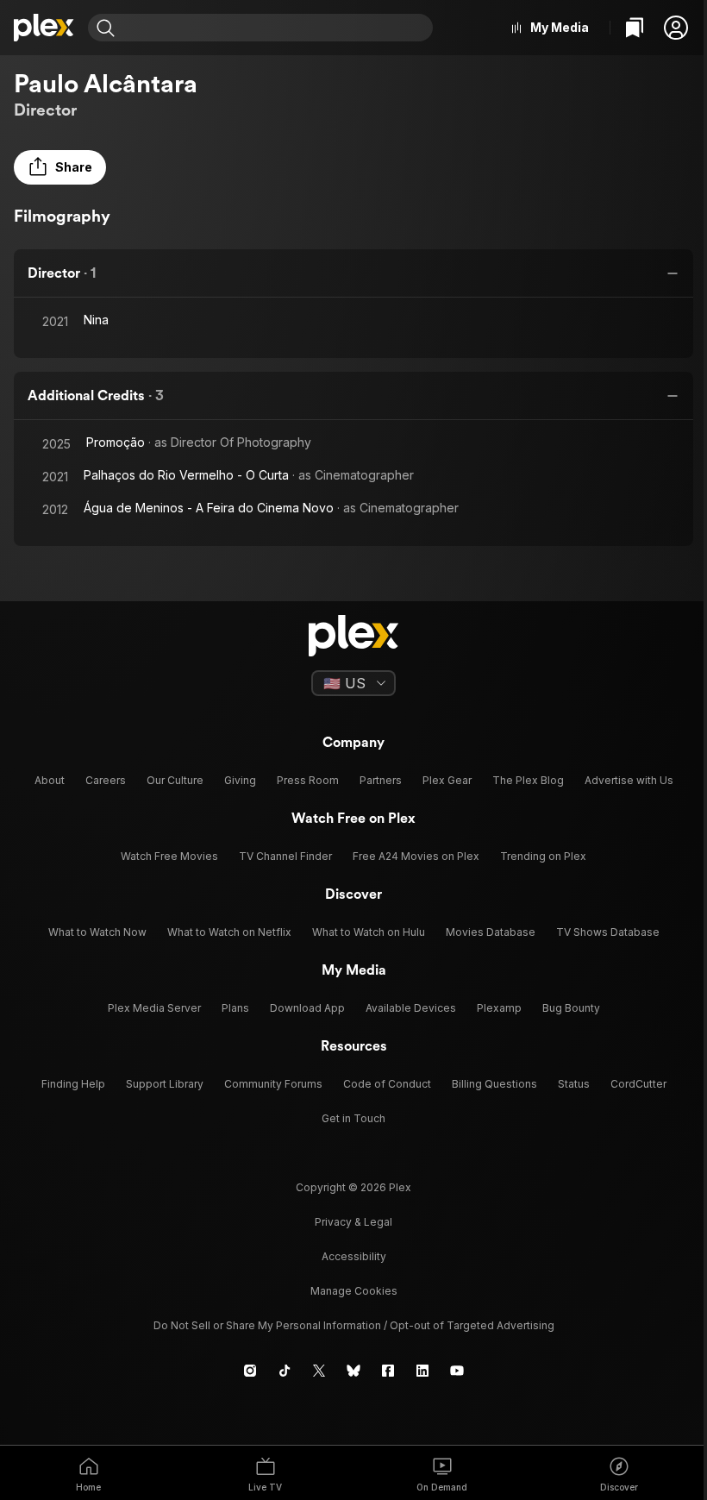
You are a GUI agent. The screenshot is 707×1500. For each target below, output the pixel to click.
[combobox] (276, 27)
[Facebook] (388, 1370)
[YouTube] (457, 1370)
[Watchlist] (634, 27)
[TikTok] (284, 1370)
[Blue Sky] (353, 1370)
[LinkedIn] (422, 1370)
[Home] (44, 27)
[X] (319, 1370)
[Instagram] (250, 1370)
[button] (676, 27)
